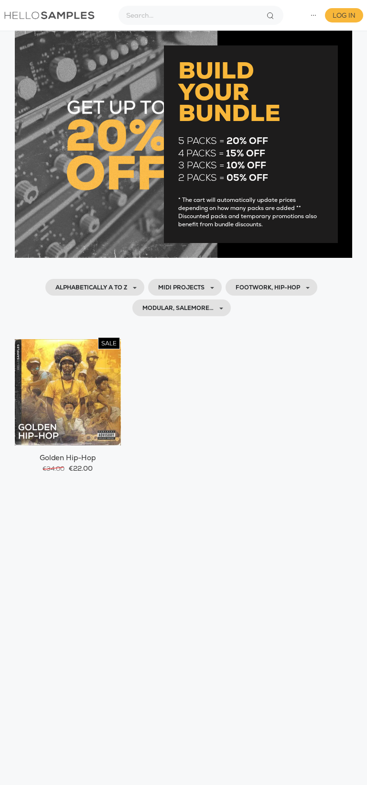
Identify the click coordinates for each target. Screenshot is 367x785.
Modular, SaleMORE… (178, 308)
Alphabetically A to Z (91, 287)
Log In (344, 15)
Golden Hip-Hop (68, 457)
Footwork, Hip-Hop (268, 287)
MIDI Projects (181, 287)
